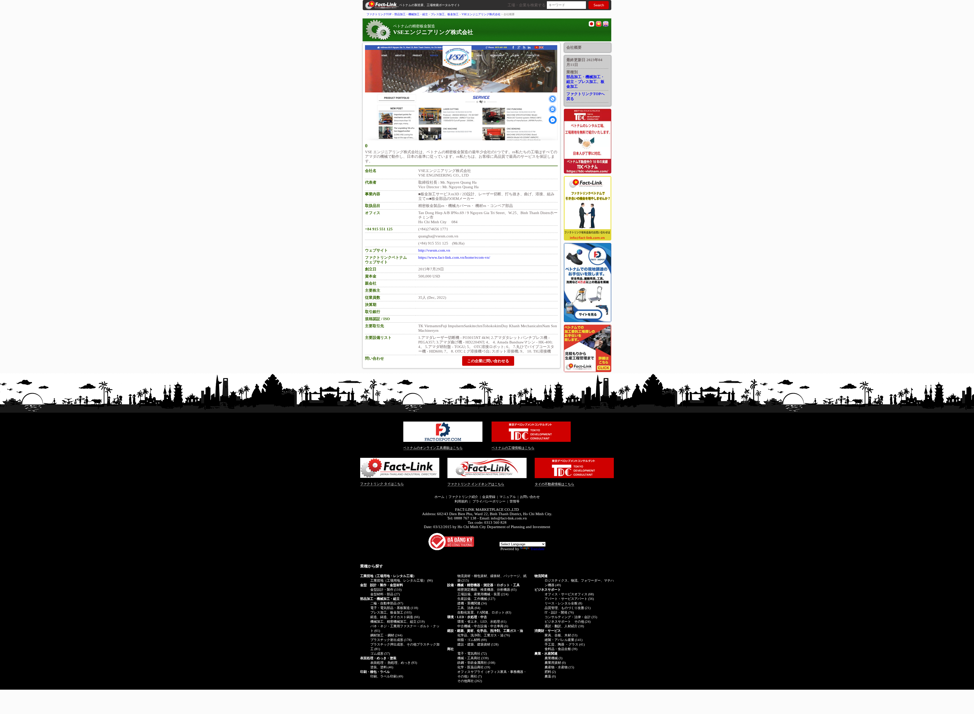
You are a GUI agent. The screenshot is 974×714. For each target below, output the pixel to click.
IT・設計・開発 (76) (559, 612)
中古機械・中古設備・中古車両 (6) (482, 626)
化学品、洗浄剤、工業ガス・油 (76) (483, 635)
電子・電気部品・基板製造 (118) (394, 608)
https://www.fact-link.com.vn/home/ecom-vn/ (454, 257)
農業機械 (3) (553, 658)
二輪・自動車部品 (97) (386, 603)
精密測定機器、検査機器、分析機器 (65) (486, 589)
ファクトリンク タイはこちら (382, 484)
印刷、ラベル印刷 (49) (386, 676)
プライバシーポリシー (489, 501)
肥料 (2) (550, 672)
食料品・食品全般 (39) (561, 649)
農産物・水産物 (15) (559, 667)
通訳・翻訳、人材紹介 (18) (564, 626)
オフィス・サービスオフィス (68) (569, 594)
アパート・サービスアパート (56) (569, 599)
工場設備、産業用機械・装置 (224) (482, 594)
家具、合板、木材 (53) (561, 635)
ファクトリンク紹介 (463, 497)
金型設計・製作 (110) (386, 589)
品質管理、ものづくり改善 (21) (567, 608)
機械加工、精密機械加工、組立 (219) (397, 621)
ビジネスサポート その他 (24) (567, 621)
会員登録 (488, 497)
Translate (537, 549)
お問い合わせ (530, 497)
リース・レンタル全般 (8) (563, 603)
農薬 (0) (550, 676)
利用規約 (461, 501)
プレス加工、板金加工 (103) (390, 612)
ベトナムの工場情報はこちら (513, 448)
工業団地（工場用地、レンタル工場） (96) (401, 580)
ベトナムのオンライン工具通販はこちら (433, 448)
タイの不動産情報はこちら (554, 484)
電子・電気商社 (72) (472, 653)
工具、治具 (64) (468, 608)
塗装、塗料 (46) (381, 667)
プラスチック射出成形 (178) (390, 640)
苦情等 (514, 501)
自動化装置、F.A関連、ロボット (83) (484, 612)
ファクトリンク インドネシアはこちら (475, 484)
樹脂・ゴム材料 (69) (472, 640)
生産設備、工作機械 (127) (476, 599)
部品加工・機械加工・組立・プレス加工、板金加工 (426, 14)
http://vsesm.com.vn (434, 250)
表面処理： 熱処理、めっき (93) (393, 663)
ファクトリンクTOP (379, 14)
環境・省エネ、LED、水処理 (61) (481, 621)
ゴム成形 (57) (380, 653)
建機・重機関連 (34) (472, 603)
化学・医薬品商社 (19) (473, 667)
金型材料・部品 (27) (385, 594)
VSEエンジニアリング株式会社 (481, 14)
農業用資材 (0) (555, 663)
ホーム (439, 497)
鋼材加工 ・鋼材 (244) (386, 635)
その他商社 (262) (469, 681)
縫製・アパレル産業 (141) (563, 640)
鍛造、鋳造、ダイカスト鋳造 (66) (395, 617)
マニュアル (507, 497)
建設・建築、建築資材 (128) (477, 644)
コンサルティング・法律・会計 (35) (571, 617)
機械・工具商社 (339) (473, 658)
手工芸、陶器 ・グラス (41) (565, 644)
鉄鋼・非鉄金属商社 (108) (476, 663)
